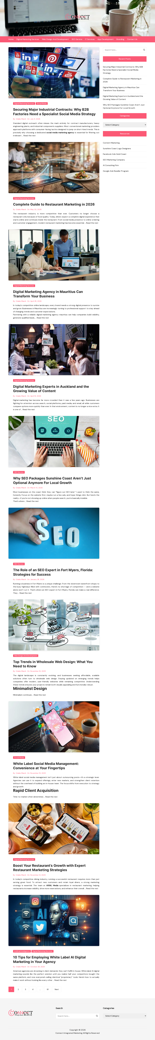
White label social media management (30, 777)
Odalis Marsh (21, 119)
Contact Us (132, 39)
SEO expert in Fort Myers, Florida (59, 590)
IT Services (90, 39)
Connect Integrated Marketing (68, 1033)
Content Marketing (111, 143)
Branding (120, 39)
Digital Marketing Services (27, 39)
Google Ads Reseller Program (116, 171)
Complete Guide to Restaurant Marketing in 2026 (54, 204)
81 (48, 989)
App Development (105, 39)
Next (57, 989)
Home (11, 39)
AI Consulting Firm (111, 165)
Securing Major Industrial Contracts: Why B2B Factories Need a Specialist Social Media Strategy (123, 70)
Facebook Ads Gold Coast (114, 154)
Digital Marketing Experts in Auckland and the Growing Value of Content (123, 98)
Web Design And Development (55, 39)
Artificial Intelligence (22, 951)
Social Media (41, 103)
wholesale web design (46, 678)
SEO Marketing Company (114, 159)
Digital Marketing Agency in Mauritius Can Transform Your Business (121, 89)
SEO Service (77, 39)
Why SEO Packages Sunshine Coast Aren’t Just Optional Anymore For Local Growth (124, 106)
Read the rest (29, 135)
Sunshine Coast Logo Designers (117, 148)
